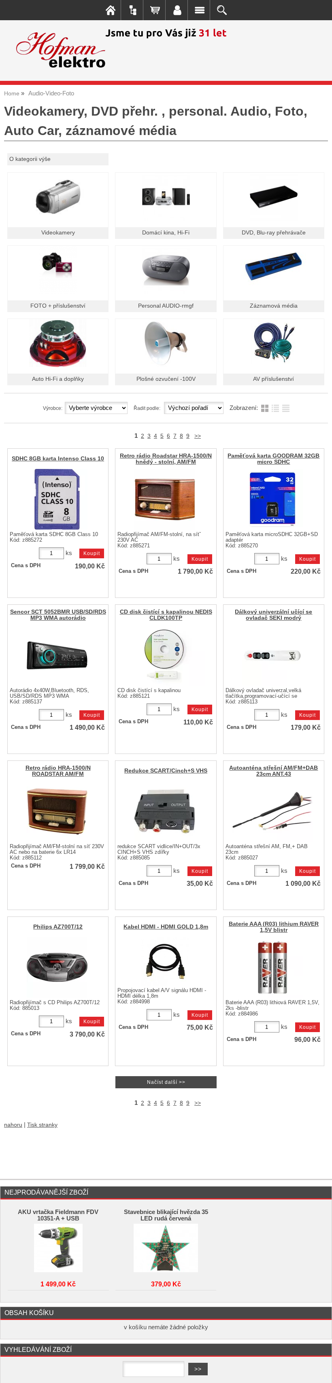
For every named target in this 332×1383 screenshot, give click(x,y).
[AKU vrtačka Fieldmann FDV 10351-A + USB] (58, 1248)
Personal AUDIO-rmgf (166, 306)
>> (197, 436)
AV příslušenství (273, 379)
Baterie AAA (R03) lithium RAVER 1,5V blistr (274, 927)
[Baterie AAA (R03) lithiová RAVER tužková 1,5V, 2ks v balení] (272, 967)
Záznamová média (274, 306)
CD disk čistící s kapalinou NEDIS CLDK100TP (166, 615)
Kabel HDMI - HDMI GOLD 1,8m (165, 927)
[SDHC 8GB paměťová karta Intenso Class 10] (57, 499)
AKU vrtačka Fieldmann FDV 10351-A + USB (58, 1215)
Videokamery (58, 233)
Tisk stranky (42, 1125)
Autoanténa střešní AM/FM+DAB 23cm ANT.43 (273, 771)
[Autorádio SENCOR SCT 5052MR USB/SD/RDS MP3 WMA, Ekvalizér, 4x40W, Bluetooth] (57, 655)
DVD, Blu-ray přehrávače (274, 233)
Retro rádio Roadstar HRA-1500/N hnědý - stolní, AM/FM (166, 459)
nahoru (13, 1125)
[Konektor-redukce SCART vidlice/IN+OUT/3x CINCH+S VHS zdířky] (164, 811)
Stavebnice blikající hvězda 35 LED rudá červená (166, 1215)
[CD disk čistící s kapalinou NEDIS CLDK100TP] (164, 655)
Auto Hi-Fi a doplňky (58, 379)
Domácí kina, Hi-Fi (165, 233)
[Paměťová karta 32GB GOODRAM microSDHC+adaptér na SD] (272, 499)
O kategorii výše (30, 159)
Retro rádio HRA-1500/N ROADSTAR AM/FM (58, 771)
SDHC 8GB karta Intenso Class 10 (58, 459)
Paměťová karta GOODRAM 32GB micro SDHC (273, 459)
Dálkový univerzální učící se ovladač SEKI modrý (273, 615)
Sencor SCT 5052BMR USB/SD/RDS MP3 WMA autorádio (58, 615)
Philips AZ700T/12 (58, 927)
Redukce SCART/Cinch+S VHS (165, 771)
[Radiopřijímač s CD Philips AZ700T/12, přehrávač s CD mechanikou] (57, 967)
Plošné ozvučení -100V (166, 379)
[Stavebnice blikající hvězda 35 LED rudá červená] (166, 1248)
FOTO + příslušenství (57, 306)
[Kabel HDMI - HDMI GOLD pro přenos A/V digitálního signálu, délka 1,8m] (165, 961)
